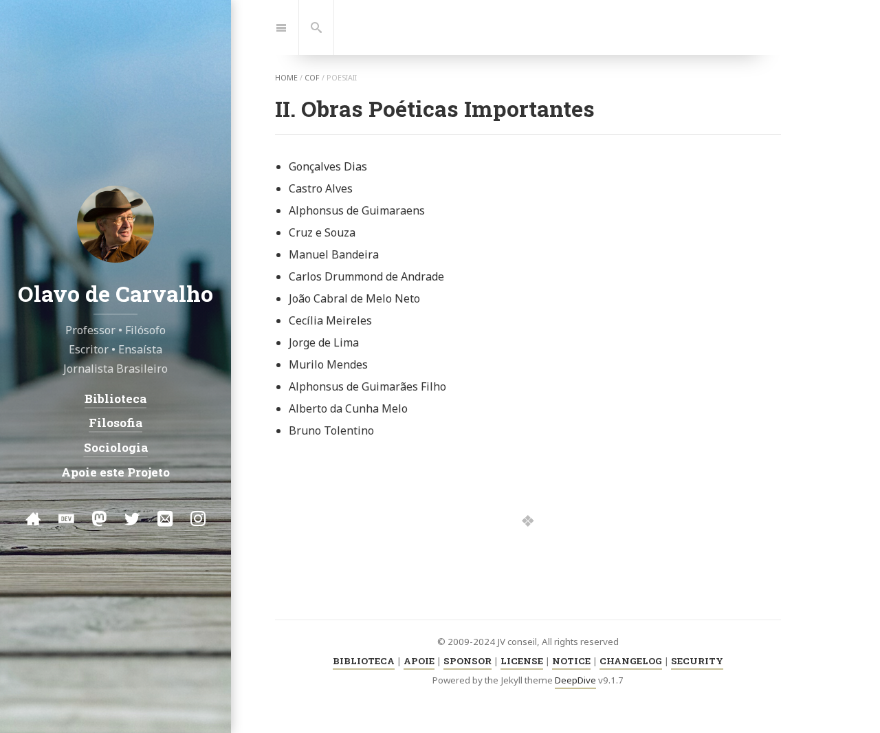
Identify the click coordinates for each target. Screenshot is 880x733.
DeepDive (575, 680)
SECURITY (697, 661)
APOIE (419, 661)
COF (312, 78)
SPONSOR (467, 661)
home (286, 78)
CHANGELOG (631, 661)
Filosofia (115, 422)
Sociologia (116, 447)
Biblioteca (115, 398)
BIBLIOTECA (364, 661)
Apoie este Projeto (115, 471)
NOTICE (571, 661)
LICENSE (521, 661)
